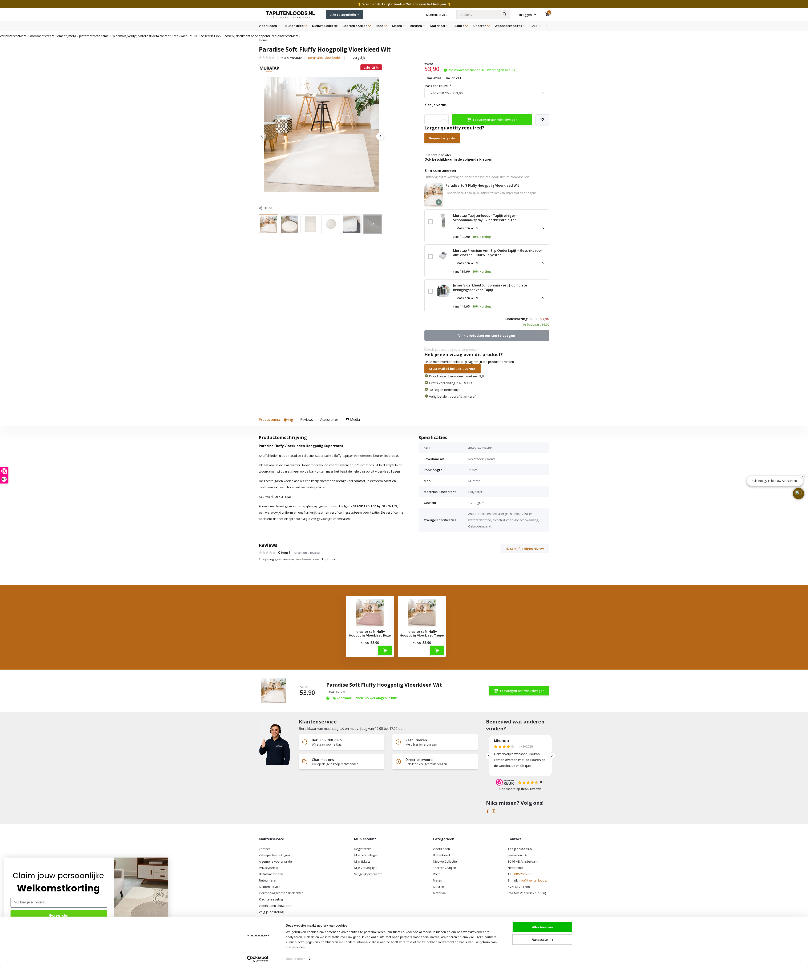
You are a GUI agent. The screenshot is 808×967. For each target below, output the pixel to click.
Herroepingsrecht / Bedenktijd (281, 893)
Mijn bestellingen (366, 855)
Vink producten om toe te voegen (486, 335)
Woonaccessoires (508, 26)
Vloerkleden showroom (275, 905)
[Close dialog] (166, 859)
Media (354, 419)
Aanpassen (540, 939)
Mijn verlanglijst (365, 868)
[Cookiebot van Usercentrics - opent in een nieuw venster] (257, 959)
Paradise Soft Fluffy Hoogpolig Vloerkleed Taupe (422, 633)
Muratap (296, 57)
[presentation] (262, 136)
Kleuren (416, 26)
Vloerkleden (268, 26)
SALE (534, 26)
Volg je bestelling (271, 912)
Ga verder (59, 915)
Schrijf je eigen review (527, 548)
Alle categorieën (343, 14)
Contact (264, 849)
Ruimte (458, 26)
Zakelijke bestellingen (274, 855)
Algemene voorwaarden (276, 861)
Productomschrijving (276, 419)
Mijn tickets (362, 861)
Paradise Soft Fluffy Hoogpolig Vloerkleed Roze (370, 633)
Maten (397, 26)
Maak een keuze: (437, 86)
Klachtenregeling (271, 899)
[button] (798, 493)
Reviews (306, 419)
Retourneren (268, 880)
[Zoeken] (505, 14)
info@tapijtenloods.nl (534, 880)
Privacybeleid (268, 868)
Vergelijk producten (368, 874)
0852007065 (523, 874)
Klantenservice (436, 14)
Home (263, 40)
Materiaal (437, 26)
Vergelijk (358, 57)
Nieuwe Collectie (325, 26)
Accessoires (329, 419)
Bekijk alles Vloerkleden (325, 57)
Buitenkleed (294, 26)
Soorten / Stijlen (355, 26)
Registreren (363, 849)
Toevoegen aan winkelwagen (494, 119)
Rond (380, 26)
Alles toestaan (542, 927)
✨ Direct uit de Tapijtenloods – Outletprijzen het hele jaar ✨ (404, 4)
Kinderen (479, 26)
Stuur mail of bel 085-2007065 (452, 368)
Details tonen (295, 958)
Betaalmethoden (271, 874)
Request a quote (442, 138)
